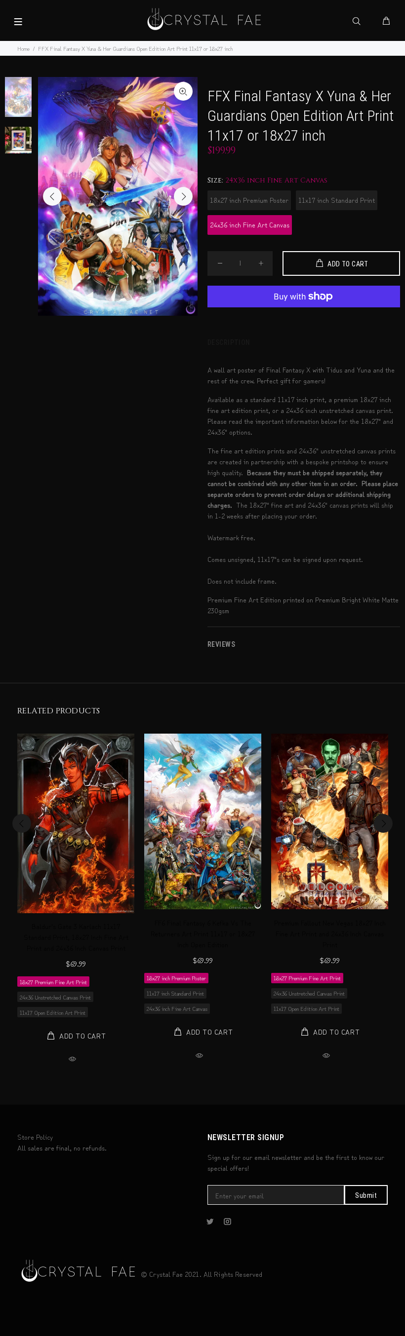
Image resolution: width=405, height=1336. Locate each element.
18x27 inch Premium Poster (249, 200)
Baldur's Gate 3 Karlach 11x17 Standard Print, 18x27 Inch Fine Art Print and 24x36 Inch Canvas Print (76, 937)
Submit (366, 1195)
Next (183, 196)
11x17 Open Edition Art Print (52, 1012)
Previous (52, 196)
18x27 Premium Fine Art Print (53, 981)
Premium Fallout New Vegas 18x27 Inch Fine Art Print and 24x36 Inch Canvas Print (330, 933)
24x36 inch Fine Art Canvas (249, 224)
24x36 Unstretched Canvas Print (55, 997)
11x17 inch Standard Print (336, 200)
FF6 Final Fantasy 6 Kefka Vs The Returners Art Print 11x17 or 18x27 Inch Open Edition (203, 933)
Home (23, 48)
